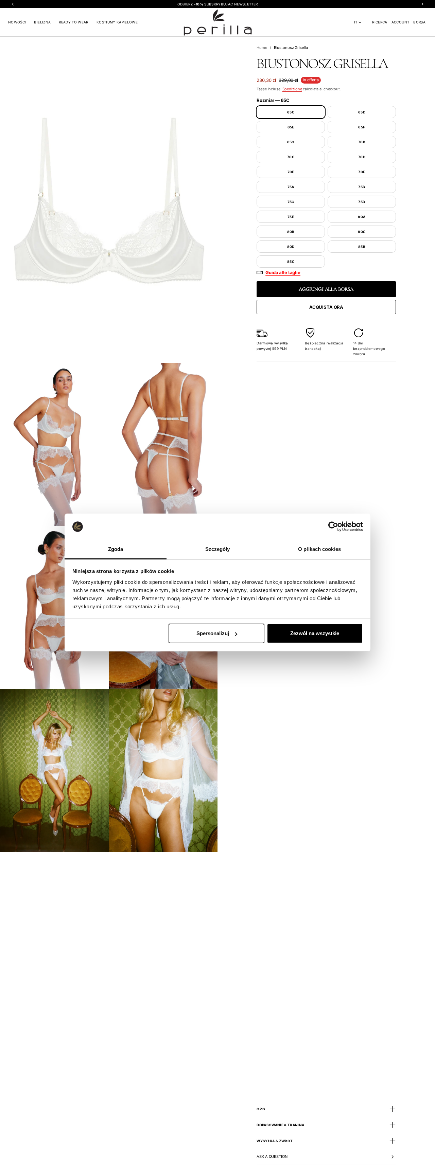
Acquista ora (326, 307)
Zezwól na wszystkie (314, 633)
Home (262, 47)
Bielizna (42, 22)
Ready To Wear (73, 22)
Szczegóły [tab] (217, 549)
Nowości (17, 22)
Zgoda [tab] (115, 549)
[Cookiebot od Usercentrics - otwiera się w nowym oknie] (333, 526)
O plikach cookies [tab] (319, 549)
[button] (379, 22)
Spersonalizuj (212, 633)
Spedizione (292, 89)
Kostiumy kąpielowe (117, 22)
